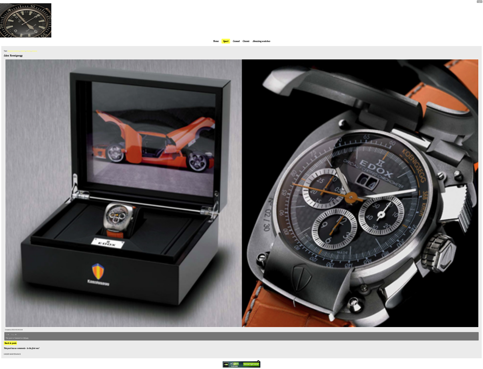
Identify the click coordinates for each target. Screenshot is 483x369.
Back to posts (10, 343)
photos (28, 51)
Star (13, 335)
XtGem (25, 338)
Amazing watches (14, 51)
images (23, 51)
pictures (34, 51)
